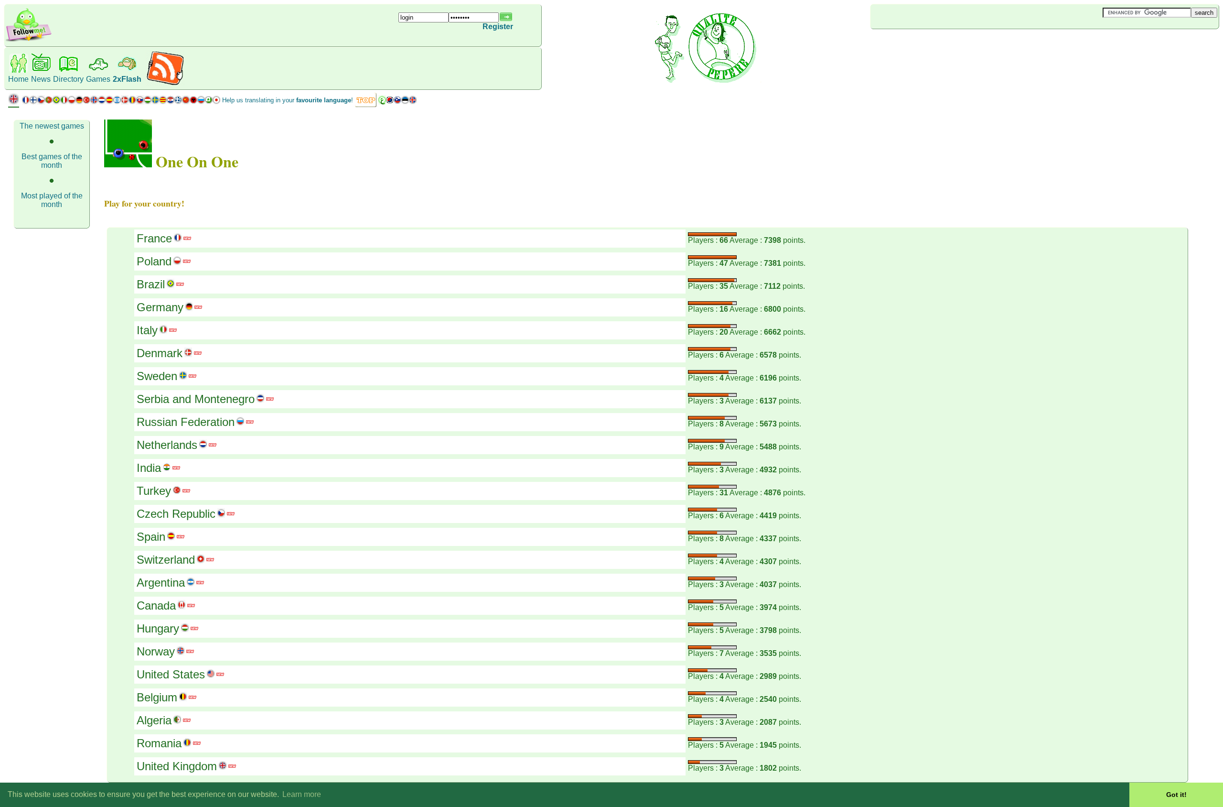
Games (98, 79)
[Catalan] (163, 102)
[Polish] (71, 102)
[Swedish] (155, 102)
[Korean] (390, 102)
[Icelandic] (413, 102)
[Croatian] (170, 102)
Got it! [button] (1176, 794)
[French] (26, 102)
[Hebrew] (117, 102)
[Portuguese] (52, 102)
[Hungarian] (147, 102)
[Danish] (125, 102)
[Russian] (201, 102)
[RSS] (165, 83)
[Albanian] (193, 102)
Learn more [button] (301, 794)
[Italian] (64, 102)
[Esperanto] (209, 102)
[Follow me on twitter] (29, 40)
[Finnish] (33, 102)
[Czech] (41, 102)
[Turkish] (86, 102)
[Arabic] (382, 102)
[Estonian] (405, 102)
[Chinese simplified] (186, 102)
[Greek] (178, 102)
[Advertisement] (927, 45)
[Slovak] (140, 102)
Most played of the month (52, 200)
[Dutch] (102, 102)
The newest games (52, 126)
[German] (79, 102)
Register (498, 26)
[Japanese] (216, 102)
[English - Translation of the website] (14, 102)
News (41, 79)
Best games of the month (51, 161)
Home (18, 79)
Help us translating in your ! (287, 100)
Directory (68, 79)
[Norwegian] (94, 102)
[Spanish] (109, 102)
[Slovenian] (397, 102)
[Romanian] (132, 102)
